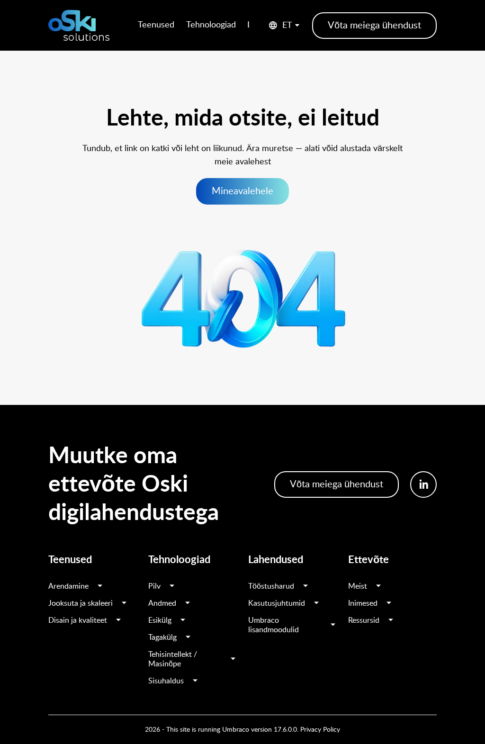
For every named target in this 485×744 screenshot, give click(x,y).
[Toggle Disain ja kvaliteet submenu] (118, 620)
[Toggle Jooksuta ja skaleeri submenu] (124, 603)
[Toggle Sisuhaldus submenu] (195, 681)
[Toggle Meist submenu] (378, 586)
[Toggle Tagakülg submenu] (188, 637)
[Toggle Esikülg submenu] (183, 620)
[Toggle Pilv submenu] (172, 586)
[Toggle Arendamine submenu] (100, 586)
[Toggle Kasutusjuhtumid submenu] (316, 603)
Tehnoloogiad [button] (211, 25)
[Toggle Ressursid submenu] (391, 620)
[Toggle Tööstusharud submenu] (305, 586)
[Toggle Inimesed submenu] (389, 603)
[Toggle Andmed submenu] (187, 603)
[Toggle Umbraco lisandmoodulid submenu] (333, 625)
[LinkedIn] (423, 484)
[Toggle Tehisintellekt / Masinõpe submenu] (233, 659)
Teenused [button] (156, 25)
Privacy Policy (320, 729)
